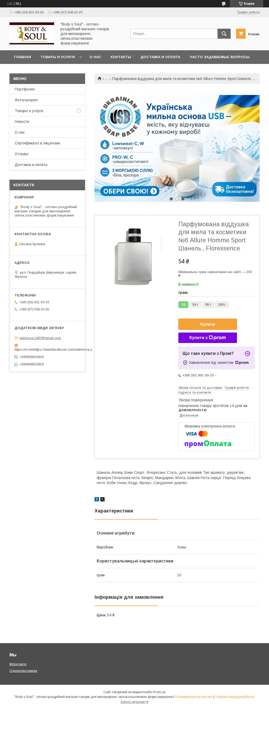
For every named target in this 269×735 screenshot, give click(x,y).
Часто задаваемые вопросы (220, 57)
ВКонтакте (17, 664)
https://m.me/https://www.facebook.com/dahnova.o (47, 349)
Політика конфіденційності (235, 697)
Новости (22, 121)
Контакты (121, 57)
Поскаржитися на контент (194, 697)
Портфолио (25, 89)
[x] (102, 500)
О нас (95, 57)
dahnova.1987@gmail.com (40, 338)
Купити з (198, 337)
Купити (207, 324)
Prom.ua (159, 692)
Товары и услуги (57, 57)
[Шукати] (224, 34)
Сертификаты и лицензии (37, 143)
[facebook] (97, 500)
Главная (22, 57)
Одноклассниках (23, 671)
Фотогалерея (26, 100)
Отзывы (21, 154)
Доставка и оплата (160, 57)
